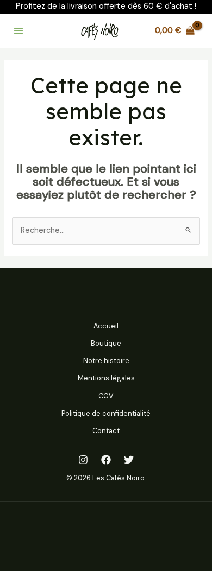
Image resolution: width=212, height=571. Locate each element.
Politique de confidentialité (106, 413)
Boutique (106, 343)
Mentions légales (106, 378)
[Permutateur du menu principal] (18, 30)
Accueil (106, 326)
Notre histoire (106, 360)
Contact (106, 430)
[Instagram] (83, 460)
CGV (106, 396)
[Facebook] (106, 460)
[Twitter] (129, 460)
